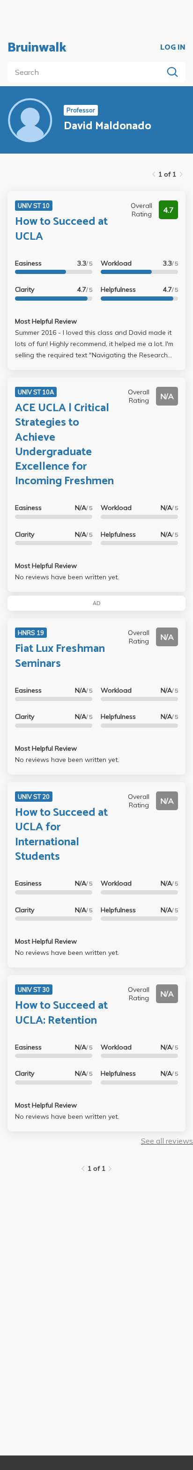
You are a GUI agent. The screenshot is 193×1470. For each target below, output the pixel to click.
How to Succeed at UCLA (61, 229)
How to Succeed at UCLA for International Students (61, 835)
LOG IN (173, 48)
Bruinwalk (37, 47)
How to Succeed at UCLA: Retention (61, 1013)
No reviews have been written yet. (67, 577)
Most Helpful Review (46, 321)
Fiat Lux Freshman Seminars (60, 656)
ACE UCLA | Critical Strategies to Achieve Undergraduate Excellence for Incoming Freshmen (64, 444)
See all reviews (167, 1140)
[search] (87, 72)
